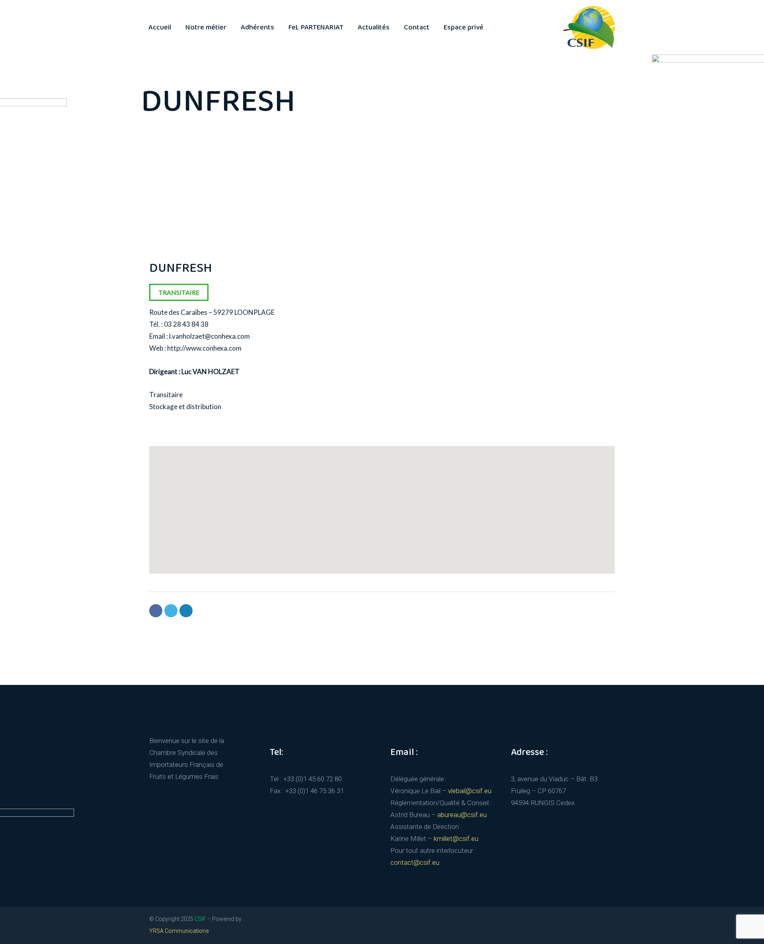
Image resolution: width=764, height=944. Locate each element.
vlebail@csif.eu (469, 791)
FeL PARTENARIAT (315, 27)
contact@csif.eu (414, 862)
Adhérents (257, 27)
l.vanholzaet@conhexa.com (209, 336)
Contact (416, 27)
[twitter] (514, 923)
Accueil (159, 27)
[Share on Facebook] (155, 610)
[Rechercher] (498, 27)
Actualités (374, 27)
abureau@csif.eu (462, 815)
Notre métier (205, 27)
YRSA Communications (179, 931)
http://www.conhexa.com (204, 348)
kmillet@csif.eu (456, 839)
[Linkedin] (186, 610)
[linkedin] (528, 923)
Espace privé (463, 27)
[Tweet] (170, 610)
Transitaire (178, 292)
